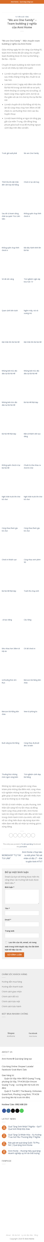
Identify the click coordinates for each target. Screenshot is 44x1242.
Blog (36, 1235)
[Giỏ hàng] (41, 8)
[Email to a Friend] (24, 835)
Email (8, 919)
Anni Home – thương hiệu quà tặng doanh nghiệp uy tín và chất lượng (24, 1152)
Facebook (6, 1069)
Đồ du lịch (16, 1235)
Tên (7, 908)
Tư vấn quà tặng (22, 17)
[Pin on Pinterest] (29, 835)
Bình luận (9, 887)
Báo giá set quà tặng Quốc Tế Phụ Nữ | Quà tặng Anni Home (23, 1144)
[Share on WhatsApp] (11, 835)
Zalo (25, 1069)
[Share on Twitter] (20, 835)
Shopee (21, 1066)
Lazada (29, 1066)
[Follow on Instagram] (8, 1111)
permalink (23, 846)
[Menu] (27, 8)
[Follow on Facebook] (4, 1111)
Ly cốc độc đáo (27, 1235)
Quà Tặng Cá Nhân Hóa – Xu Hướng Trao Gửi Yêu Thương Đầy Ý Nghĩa (24, 1136)
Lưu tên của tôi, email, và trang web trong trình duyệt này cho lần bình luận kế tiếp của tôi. (22, 946)
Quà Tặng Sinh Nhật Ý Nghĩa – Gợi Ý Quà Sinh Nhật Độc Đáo (24, 1127)
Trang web (9, 931)
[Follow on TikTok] (13, 1111)
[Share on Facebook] (15, 835)
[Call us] (22, 1111)
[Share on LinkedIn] (33, 835)
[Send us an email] (17, 1111)
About (8, 1235)
